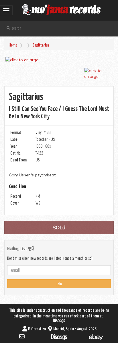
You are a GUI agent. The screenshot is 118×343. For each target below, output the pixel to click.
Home (13, 45)
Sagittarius (40, 45)
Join (59, 283)
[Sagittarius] (59, 60)
